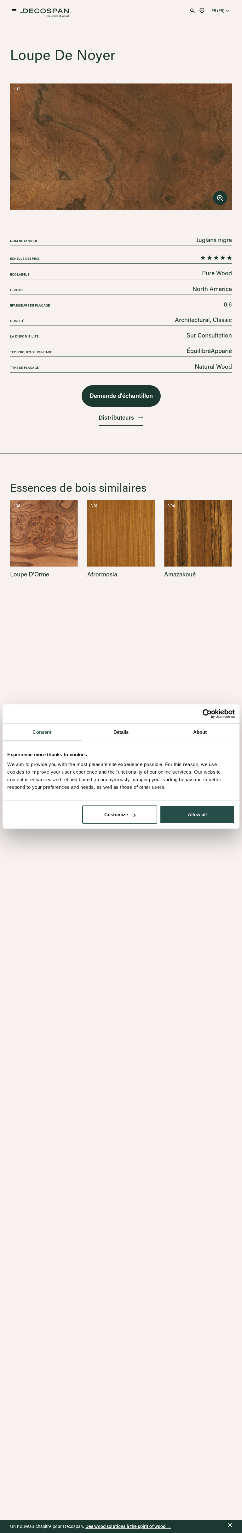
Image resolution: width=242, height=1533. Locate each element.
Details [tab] (121, 731)
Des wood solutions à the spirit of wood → (128, 1526)
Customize (116, 814)
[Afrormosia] (121, 538)
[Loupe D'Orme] (44, 538)
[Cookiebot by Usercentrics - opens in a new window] (207, 713)
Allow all (197, 814)
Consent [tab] (41, 731)
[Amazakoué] (198, 538)
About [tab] (200, 731)
